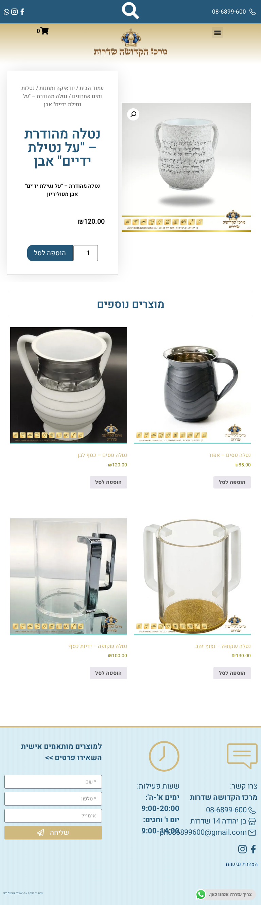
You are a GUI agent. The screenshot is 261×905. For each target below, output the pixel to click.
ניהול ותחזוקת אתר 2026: (23, 893)
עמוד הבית (92, 88)
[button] (217, 32)
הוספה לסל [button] (232, 482)
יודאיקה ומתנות (57, 88)
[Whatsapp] (6, 11)
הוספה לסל (50, 253)
